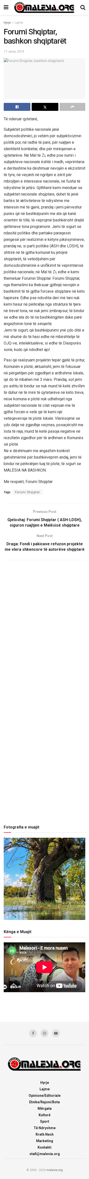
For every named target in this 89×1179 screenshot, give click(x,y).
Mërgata (45, 1108)
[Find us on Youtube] (56, 1033)
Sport (44, 1121)
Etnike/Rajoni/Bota (44, 1102)
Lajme (19, 22)
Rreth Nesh (45, 1134)
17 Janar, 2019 (14, 51)
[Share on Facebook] (17, 107)
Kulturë (44, 1115)
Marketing (44, 1141)
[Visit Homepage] (44, 7)
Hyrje (7, 22)
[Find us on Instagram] (44, 1033)
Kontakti (44, 1147)
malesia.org (54, 1170)
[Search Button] (82, 7)
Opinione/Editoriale (45, 1096)
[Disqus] (44, 630)
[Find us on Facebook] (33, 1033)
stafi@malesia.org (44, 1154)
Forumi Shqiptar (27, 492)
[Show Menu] (6, 7)
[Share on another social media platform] (72, 107)
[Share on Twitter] (45, 107)
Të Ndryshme (45, 1128)
